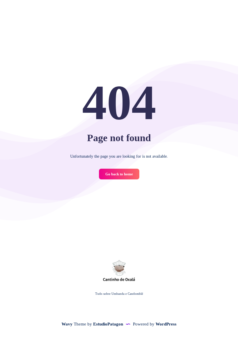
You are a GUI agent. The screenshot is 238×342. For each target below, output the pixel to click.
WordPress (166, 324)
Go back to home (119, 174)
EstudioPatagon (108, 324)
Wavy (67, 324)
